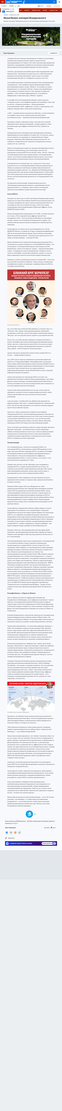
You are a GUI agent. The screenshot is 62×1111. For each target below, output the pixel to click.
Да (3, 11)
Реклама (48, 6)
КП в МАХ (45, 10)
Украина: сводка (36, 10)
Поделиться (54, 53)
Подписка (57, 6)
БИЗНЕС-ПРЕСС (11, 838)
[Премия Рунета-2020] (23, 1)
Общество (6, 14)
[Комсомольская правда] (14, 2)
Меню (2, 2)
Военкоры (26, 10)
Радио (41, 6)
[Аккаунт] (59, 2)
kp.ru (54, 828)
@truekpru (14, 823)
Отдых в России (53, 10)
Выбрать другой (10, 11)
